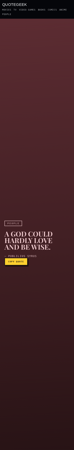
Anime (63, 10)
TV (15, 10)
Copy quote (16, 261)
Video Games (27, 10)
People (6, 14)
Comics (52, 10)
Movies (6, 10)
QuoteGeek (14, 4)
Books (42, 10)
